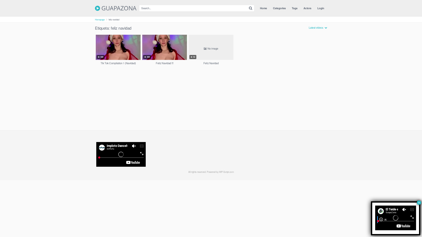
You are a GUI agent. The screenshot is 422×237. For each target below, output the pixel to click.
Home (263, 8)
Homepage (100, 19)
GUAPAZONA (118, 8)
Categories (279, 8)
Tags (295, 8)
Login (320, 8)
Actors (307, 8)
